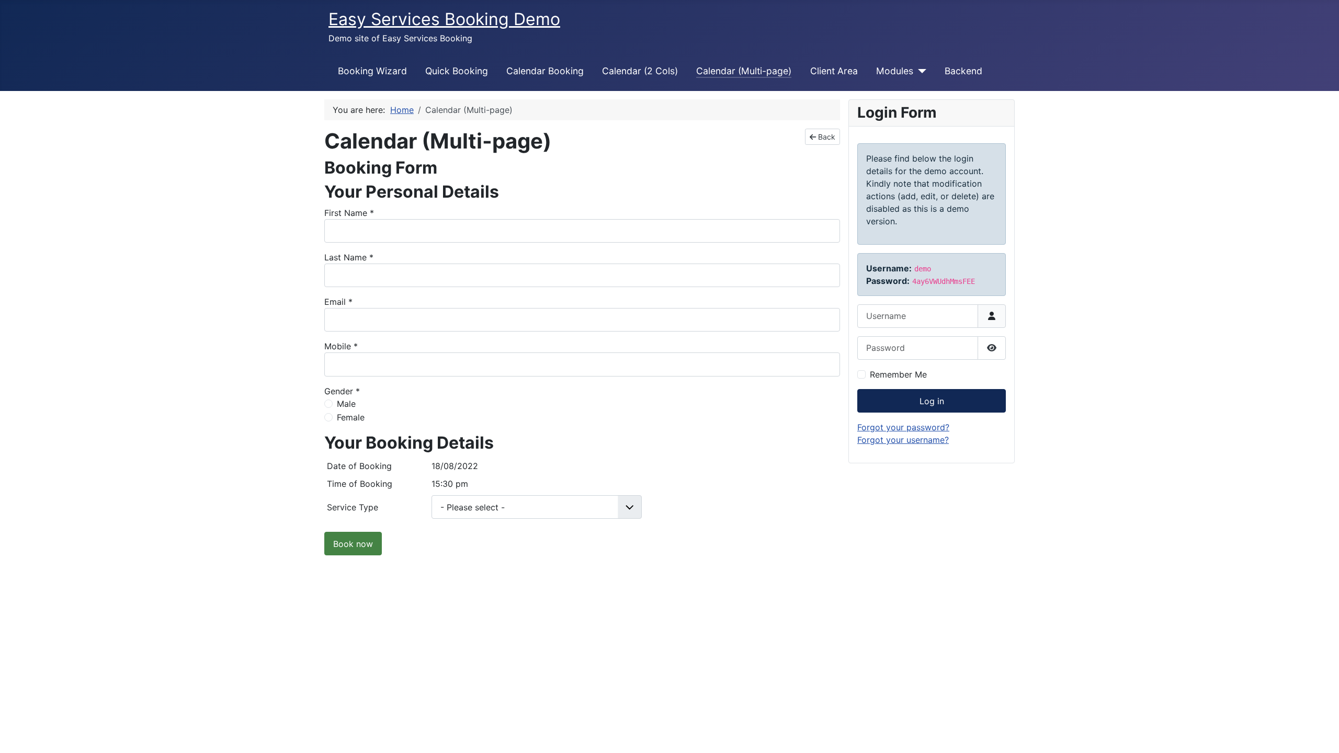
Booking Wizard (372, 70)
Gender (342, 391)
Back (825, 136)
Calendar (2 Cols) (640, 70)
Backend (963, 70)
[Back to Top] (1321, 734)
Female (351, 417)
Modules (894, 70)
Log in (932, 401)
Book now (353, 544)
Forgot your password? (903, 427)
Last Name (348, 257)
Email (338, 301)
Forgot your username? (903, 440)
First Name (349, 213)
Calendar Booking (545, 70)
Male (346, 403)
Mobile (341, 346)
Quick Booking (456, 70)
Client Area (834, 70)
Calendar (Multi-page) (743, 70)
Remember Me (898, 374)
